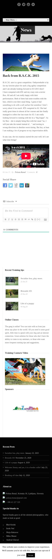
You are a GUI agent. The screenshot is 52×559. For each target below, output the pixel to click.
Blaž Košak (11, 525)
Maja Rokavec (12, 532)
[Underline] (12, 219)
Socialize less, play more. (32, 278)
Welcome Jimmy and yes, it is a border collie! (23, 467)
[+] (38, 219)
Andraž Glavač (12, 540)
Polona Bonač (20, 172)
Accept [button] (30, 555)
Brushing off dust (12, 475)
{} (35, 219)
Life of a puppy (27, 303)
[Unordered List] (22, 219)
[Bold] (5, 219)
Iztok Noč (10, 528)
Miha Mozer (11, 536)
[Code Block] (28, 219)
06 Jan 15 (6, 172)
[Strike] (15, 219)
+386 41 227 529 (13, 502)
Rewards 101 (26, 291)
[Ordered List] (18, 219)
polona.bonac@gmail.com (16, 498)
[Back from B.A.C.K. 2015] (26, 62)
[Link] (32, 219)
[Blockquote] (25, 219)
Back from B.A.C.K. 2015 (21, 75)
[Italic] (8, 219)
